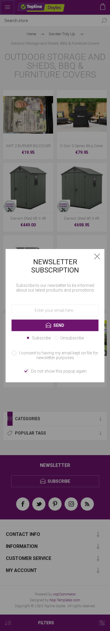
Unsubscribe (72, 338)
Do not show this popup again (59, 371)
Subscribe (41, 338)
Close (97, 256)
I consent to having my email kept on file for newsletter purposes (58, 355)
